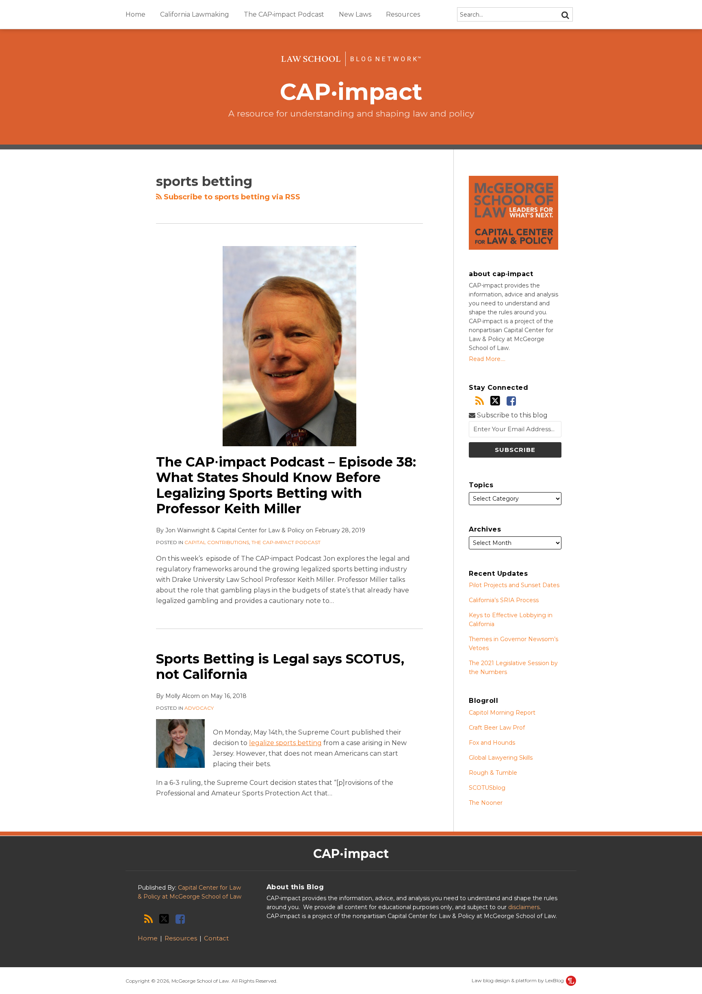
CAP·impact (351, 92)
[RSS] (479, 400)
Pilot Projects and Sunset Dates (514, 585)
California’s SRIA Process (504, 600)
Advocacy (199, 708)
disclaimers (524, 907)
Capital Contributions (216, 542)
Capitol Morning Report (502, 712)
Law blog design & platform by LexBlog (518, 980)
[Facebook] (511, 400)
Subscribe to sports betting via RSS (231, 196)
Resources (403, 14)
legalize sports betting (285, 743)
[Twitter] (495, 400)
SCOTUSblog (487, 787)
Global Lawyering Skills (501, 757)
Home (135, 14)
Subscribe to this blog (511, 415)
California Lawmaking (194, 14)
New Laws (355, 14)
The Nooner (486, 802)
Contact (216, 938)
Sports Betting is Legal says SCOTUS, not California (280, 666)
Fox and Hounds (492, 742)
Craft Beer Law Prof (497, 727)
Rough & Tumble (493, 772)
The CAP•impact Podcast (284, 14)
